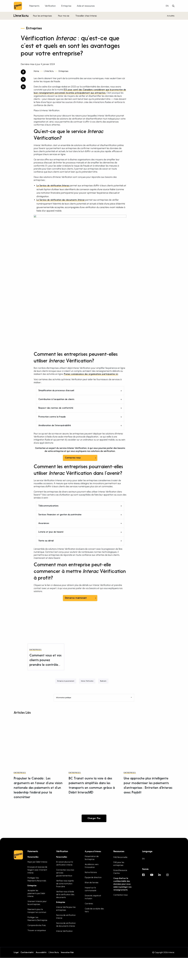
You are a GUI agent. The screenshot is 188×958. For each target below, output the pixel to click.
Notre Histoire (91, 872)
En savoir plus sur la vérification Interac (64, 863)
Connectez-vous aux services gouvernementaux (65, 873)
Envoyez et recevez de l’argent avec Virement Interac (37, 870)
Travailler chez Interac (86, 15)
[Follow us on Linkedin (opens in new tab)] (162, 876)
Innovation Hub (67, 952)
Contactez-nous (73, 458)
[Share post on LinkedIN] (25, 86)
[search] (173, 6)
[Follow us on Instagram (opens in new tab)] (170, 876)
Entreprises (34, 28)
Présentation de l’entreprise (92, 857)
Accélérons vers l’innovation (91, 865)
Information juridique (63, 698)
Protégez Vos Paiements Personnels (37, 879)
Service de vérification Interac (66, 916)
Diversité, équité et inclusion (93, 897)
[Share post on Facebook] (25, 71)
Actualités (171, 16)
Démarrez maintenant (76, 598)
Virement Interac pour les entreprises (37, 902)
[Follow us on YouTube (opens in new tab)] (154, 876)
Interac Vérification (87, 681)
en (167, 6)
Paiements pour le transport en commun (37, 910)
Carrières (89, 903)
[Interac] (18, 6)
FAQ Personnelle (120, 857)
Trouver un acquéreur (37, 930)
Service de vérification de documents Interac (66, 924)
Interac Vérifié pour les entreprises (66, 908)
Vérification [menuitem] (50, 6)
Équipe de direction (93, 877)
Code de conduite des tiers (94, 910)
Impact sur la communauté (90, 889)
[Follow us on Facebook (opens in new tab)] (146, 876)
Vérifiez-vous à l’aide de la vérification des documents (65, 894)
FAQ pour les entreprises (118, 863)
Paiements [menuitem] (34, 6)
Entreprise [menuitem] (66, 6)
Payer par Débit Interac (37, 862)
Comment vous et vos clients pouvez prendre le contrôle (45, 660)
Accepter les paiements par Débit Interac (36, 893)
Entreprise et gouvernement (65, 681)
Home (36, 71)
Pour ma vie (63, 15)
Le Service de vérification (52, 186)
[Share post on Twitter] (25, 79)
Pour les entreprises (42, 15)
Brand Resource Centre (120, 871)
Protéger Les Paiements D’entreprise (37, 918)
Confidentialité (27, 952)
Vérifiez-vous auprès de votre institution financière (65, 884)
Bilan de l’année (91, 882)
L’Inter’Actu (20, 16)
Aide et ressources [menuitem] (86, 6)
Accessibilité (41, 952)
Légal (16, 952)
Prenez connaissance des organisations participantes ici (91, 374)
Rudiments (103, 681)
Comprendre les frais (37, 925)
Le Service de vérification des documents (60, 200)
